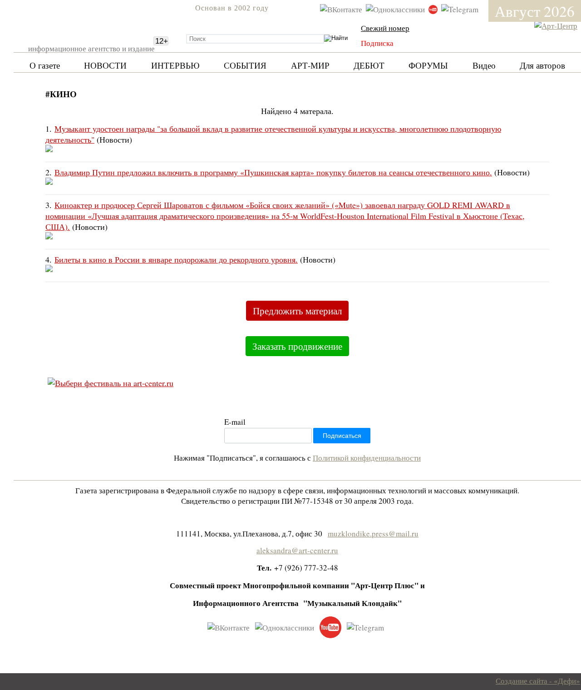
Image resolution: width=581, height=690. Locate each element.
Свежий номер (385, 28)
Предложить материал (297, 310)
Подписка (377, 43)
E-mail (235, 422)
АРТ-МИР (310, 65)
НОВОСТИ (105, 65)
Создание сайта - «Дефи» (538, 680)
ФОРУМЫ (428, 65)
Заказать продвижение (297, 346)
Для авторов (542, 65)
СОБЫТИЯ (245, 65)
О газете (45, 65)
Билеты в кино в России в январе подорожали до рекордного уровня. (176, 259)
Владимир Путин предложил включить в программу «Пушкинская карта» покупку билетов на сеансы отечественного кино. (273, 172)
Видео (484, 65)
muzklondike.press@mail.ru (373, 533)
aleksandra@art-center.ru (297, 550)
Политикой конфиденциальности (367, 457)
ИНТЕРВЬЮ (175, 65)
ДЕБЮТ (369, 65)
